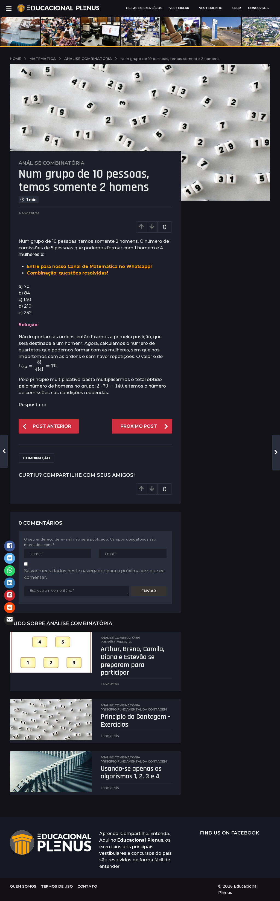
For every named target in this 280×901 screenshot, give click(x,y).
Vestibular (179, 8)
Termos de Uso (57, 886)
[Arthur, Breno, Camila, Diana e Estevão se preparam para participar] (51, 652)
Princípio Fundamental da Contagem (134, 709)
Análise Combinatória (51, 163)
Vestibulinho (211, 8)
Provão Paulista (116, 641)
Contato (87, 886)
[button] (8, 7)
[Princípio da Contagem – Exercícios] (51, 719)
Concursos (258, 8)
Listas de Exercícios (144, 8)
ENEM (236, 8)
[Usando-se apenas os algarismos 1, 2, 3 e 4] (51, 771)
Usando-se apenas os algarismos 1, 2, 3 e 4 (131, 772)
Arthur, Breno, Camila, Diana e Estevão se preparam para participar (132, 661)
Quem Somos (23, 886)
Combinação (36, 458)
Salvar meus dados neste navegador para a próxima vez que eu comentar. (94, 574)
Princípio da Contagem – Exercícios (136, 720)
